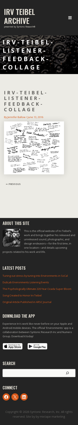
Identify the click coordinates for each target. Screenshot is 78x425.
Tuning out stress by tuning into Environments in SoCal (35, 275)
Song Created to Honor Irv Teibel (22, 295)
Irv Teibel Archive (19, 16)
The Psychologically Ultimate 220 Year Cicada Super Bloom (37, 289)
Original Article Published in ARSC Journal (27, 302)
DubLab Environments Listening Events (26, 282)
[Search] (67, 373)
